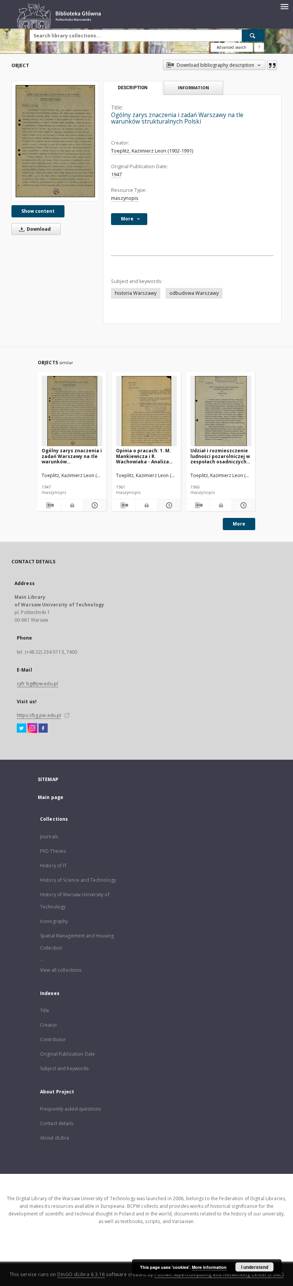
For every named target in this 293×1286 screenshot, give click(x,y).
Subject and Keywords (64, 1068)
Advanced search (231, 47)
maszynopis (124, 198)
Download (38, 229)
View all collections (60, 970)
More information (209, 1267)
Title (45, 1010)
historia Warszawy (135, 293)
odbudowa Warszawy (194, 293)
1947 (116, 174)
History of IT (53, 865)
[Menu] (284, 6)
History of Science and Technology (78, 880)
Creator (48, 1025)
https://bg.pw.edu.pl (39, 715)
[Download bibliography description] (49, 505)
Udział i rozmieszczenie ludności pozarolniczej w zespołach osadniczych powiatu (220, 456)
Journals (49, 836)
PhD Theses (53, 851)
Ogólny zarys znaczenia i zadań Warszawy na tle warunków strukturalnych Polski (72, 456)
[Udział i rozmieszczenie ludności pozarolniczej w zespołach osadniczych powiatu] (221, 411)
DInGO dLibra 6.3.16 (81, 1274)
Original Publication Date (67, 1054)
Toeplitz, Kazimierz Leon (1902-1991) (152, 151)
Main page (50, 797)
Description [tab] (132, 87)
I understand (254, 1266)
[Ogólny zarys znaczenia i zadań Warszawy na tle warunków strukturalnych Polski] (55, 141)
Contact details (56, 1123)
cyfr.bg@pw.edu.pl (37, 683)
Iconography (54, 921)
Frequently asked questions (70, 1109)
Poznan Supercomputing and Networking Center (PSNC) (219, 1274)
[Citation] (272, 65)
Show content (38, 211)
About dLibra (54, 1138)
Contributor (53, 1039)
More (239, 524)
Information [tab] (193, 87)
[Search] (253, 35)
